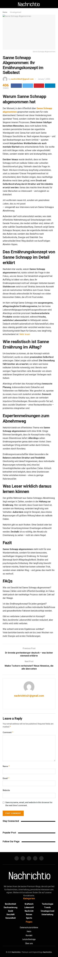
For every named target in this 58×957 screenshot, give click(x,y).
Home (5, 12)
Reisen (29, 914)
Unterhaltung (47, 914)
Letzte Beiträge (29, 939)
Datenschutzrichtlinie (29, 927)
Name (6, 766)
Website (6, 790)
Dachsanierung (10, 907)
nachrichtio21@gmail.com (22, 79)
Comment (8, 732)
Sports (29, 918)
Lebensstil (29, 907)
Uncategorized (15, 12)
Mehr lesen (24, 334)
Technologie (47, 904)
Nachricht (29, 911)
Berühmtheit (10, 904)
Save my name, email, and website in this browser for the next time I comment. (28, 803)
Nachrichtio (16, 952)
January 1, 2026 (44, 79)
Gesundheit (10, 918)
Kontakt (29, 935)
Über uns (29, 943)
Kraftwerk (29, 904)
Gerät (10, 911)
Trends (47, 907)
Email (6, 778)
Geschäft (10, 914)
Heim (29, 931)
